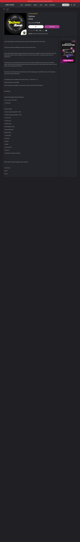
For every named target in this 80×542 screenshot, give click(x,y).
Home (4, 8)
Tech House (40, 33)
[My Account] (71, 4)
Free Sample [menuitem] (52, 4)
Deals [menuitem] (46, 4)
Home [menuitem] (21, 4)
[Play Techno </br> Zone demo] (36, 26)
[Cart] (74, 4)
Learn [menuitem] (41, 4)
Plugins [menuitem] (35, 4)
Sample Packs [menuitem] (28, 4)
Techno (46, 33)
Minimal (35, 33)
